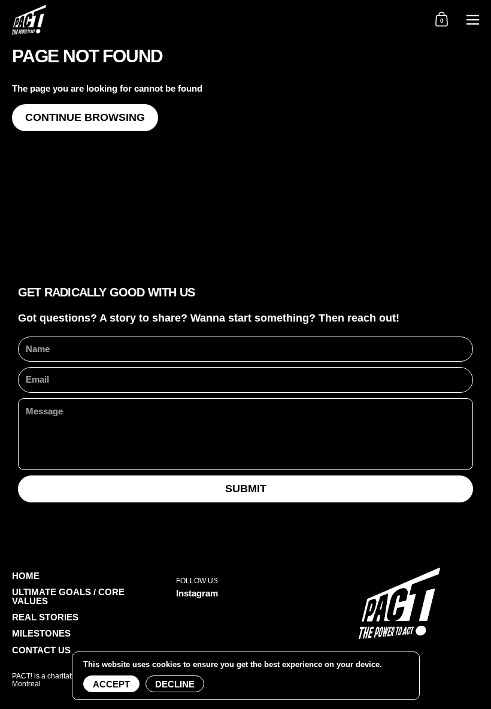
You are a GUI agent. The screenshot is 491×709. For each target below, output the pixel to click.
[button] (441, 19)
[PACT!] (213, 20)
